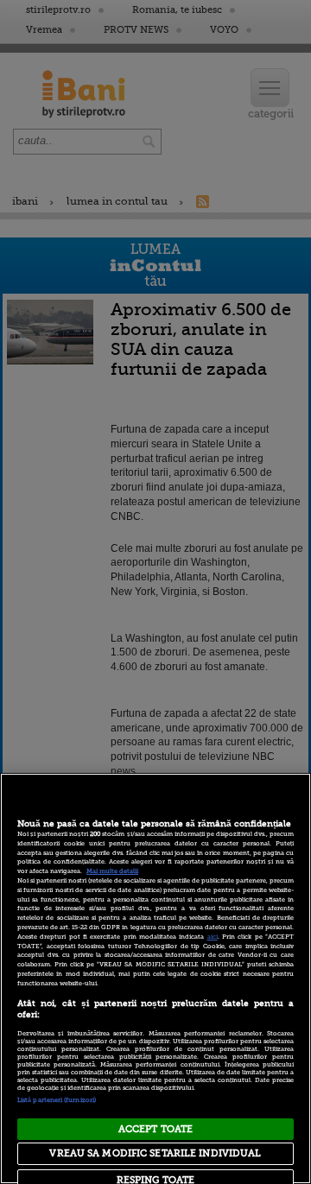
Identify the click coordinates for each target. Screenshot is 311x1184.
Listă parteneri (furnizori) (56, 1100)
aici (212, 937)
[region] (155, 978)
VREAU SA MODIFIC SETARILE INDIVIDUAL (155, 1153)
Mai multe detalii (112, 871)
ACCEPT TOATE (155, 1129)
